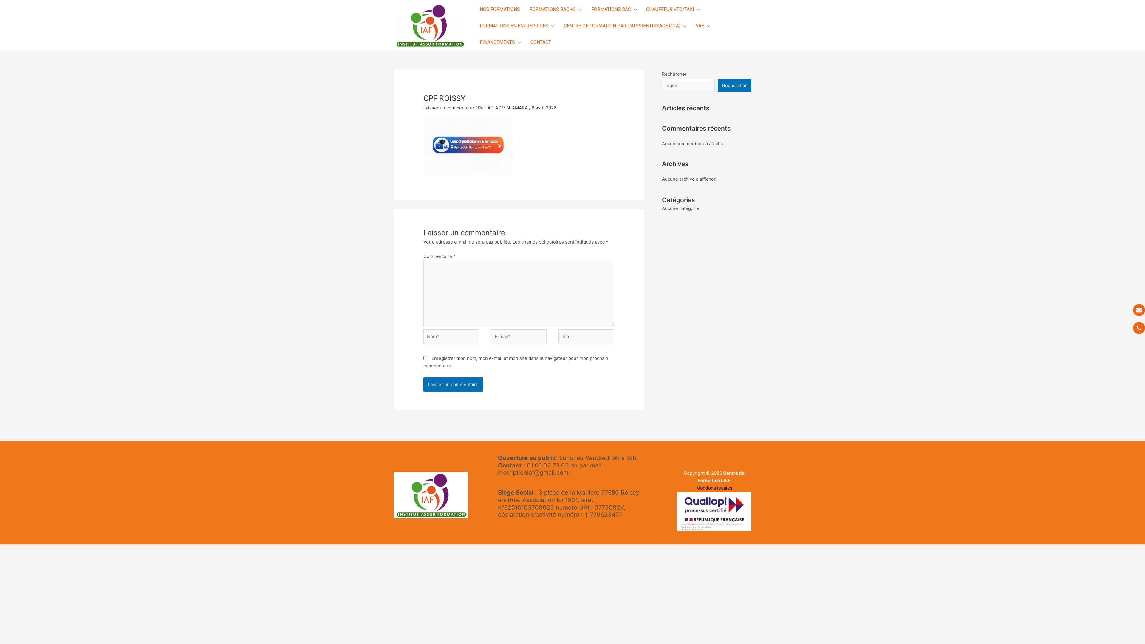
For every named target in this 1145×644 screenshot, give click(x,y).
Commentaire (439, 256)
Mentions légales (714, 488)
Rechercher (674, 74)
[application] (579, 9)
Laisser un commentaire (448, 108)
